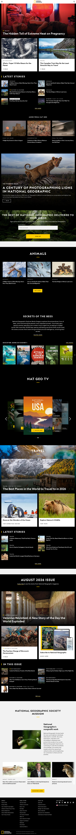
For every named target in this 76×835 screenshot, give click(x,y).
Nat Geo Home (23, 802)
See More (38, 108)
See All (38, 696)
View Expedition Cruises (11, 523)
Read (6, 69)
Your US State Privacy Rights (7, 806)
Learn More (44, 656)
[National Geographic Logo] (6, 833)
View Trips (44, 523)
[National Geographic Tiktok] (70, 802)
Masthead (22, 822)
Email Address (21, 224)
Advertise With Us (23, 826)
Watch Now (38, 335)
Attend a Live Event (24, 804)
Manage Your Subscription (43, 808)
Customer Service (41, 804)
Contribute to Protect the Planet (45, 814)
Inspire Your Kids (23, 810)
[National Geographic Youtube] (65, 802)
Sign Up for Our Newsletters (44, 812)
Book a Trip (22, 806)
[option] (14, 132)
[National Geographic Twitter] (62, 802)
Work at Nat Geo (41, 810)
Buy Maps (22, 808)
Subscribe (20, 584)
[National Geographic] (38, 1)
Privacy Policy (4, 804)
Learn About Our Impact (25, 818)
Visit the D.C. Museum (24, 814)
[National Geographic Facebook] (59, 802)
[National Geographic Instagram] (57, 802)
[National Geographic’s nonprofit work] (38, 740)
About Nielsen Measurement (7, 812)
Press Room (22, 824)
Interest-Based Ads (5, 810)
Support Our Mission (24, 820)
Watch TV (22, 816)
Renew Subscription (42, 806)
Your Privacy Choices (5, 814)
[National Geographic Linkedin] (68, 802)
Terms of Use (4, 802)
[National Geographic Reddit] (73, 802)
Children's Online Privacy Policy (8, 808)
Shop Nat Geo (23, 812)
